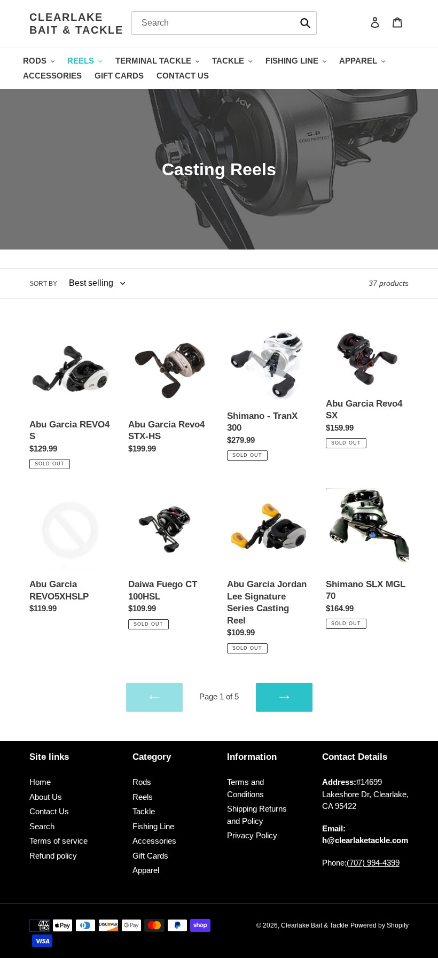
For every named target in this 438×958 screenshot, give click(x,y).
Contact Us (49, 811)
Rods (141, 781)
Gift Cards (150, 855)
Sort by (43, 283)
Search (41, 826)
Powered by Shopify (379, 925)
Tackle (143, 811)
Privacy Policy (252, 835)
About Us (45, 796)
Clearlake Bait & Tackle (76, 23)
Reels (142, 796)
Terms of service (58, 840)
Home (40, 781)
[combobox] (224, 23)
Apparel (145, 870)
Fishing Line (153, 826)
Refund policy (53, 855)
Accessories (154, 840)
